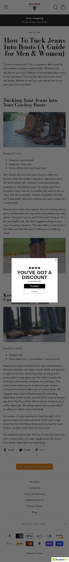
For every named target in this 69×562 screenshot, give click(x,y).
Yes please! (34, 286)
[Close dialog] (56, 260)
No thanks (34, 291)
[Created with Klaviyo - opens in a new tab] (34, 303)
